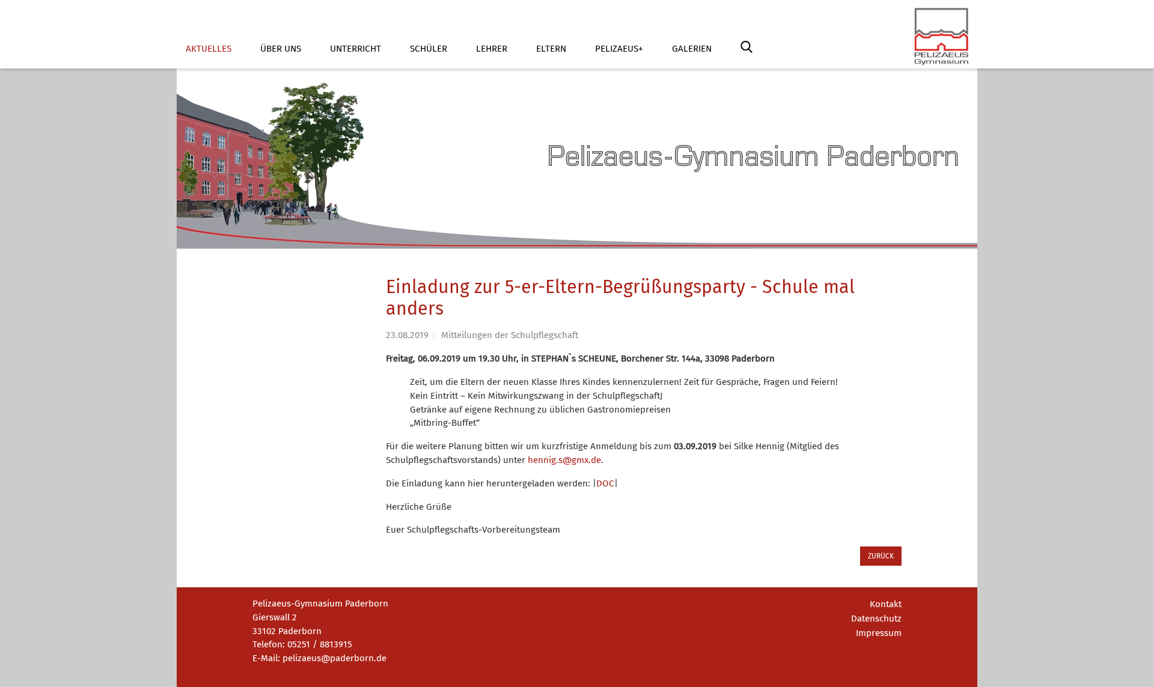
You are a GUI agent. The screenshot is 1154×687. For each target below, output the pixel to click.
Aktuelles (208, 48)
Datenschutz (876, 618)
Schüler (428, 48)
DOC (605, 483)
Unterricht (355, 48)
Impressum (879, 633)
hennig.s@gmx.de (564, 460)
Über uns (280, 48)
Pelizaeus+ (619, 48)
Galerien (692, 48)
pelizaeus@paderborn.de (334, 658)
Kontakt (886, 604)
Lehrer (491, 48)
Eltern (551, 48)
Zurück (881, 556)
